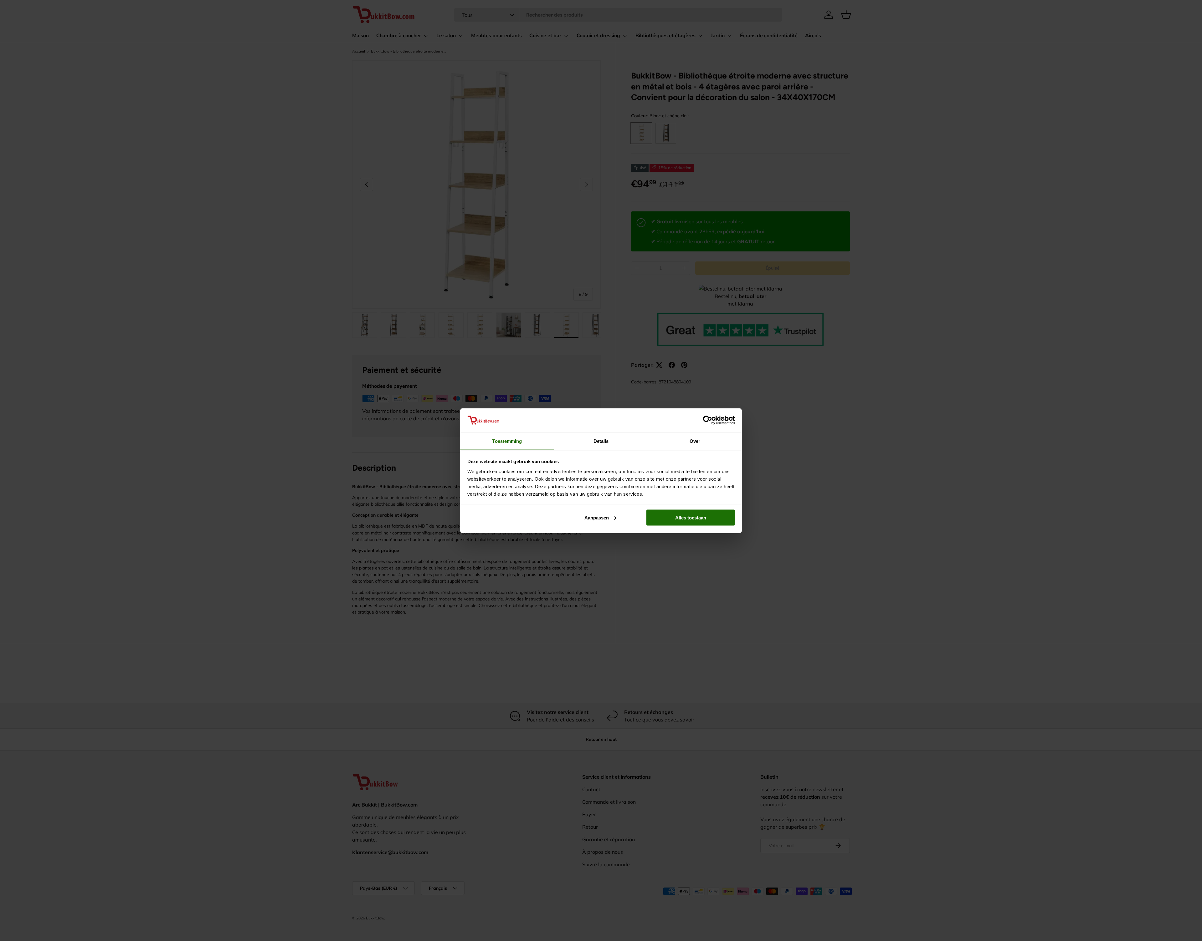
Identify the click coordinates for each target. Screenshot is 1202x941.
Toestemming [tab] (507, 440)
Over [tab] (695, 440)
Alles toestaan (690, 517)
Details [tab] (601, 440)
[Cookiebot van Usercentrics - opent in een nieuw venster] (707, 420)
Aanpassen (596, 517)
